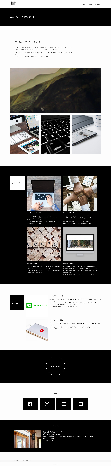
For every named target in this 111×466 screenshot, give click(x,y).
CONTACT (55, 366)
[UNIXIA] (13, 4)
